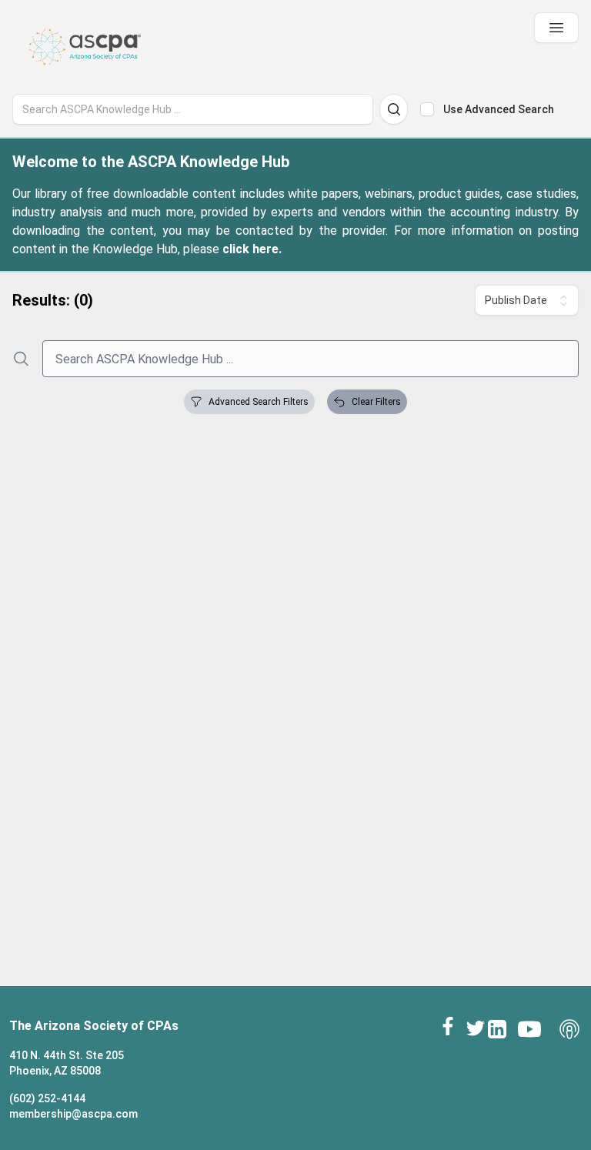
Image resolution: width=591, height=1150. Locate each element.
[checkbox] (427, 109)
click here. (252, 249)
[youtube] (529, 1029)
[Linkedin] (497, 1029)
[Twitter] (475, 1027)
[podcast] (569, 1029)
